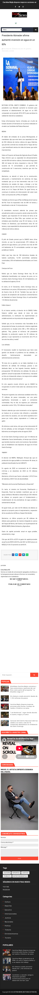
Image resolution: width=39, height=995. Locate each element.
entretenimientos (20, 876)
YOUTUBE (6, 887)
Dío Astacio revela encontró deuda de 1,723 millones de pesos (22, 968)
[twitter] (19, 7)
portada (11, 51)
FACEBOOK (6, 890)
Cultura (7, 872)
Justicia (25, 872)
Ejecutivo (8, 910)
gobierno (28, 48)
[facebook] (15, 7)
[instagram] (23, 7)
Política (8, 926)
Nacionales (5, 51)
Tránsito (7, 876)
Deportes (16, 872)
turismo (8, 938)
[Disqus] (19, 642)
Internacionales (11, 914)
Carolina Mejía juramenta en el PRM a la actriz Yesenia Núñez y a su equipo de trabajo (23, 960)
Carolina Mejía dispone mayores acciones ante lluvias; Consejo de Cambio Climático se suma (22, 706)
